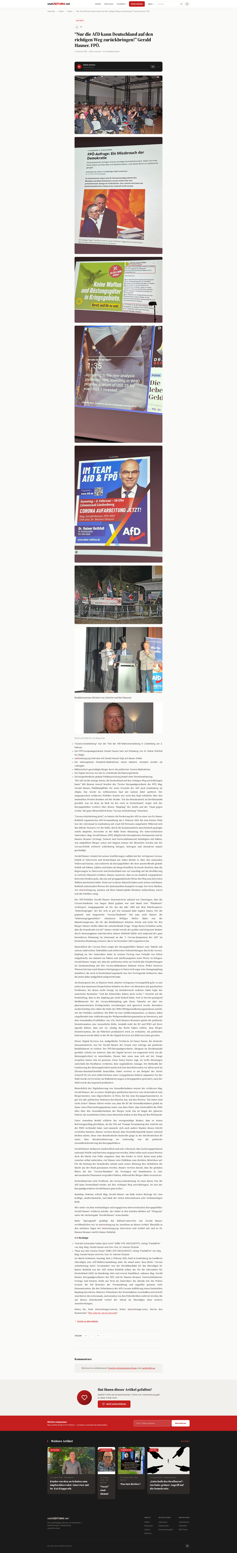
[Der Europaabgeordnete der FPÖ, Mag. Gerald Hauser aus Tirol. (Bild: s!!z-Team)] (118, 717)
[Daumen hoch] (77, 27)
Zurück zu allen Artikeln (87, 1321)
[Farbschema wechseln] (187, 3)
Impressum (163, 1522)
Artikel (98, 4)
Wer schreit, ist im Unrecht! (102, 1312)
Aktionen (148, 1533)
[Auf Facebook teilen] (97, 1335)
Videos (147, 1529)
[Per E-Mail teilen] (103, 1335)
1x (153, 67)
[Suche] (181, 4)
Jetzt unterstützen (116, 1404)
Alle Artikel (185, 1441)
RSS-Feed (183, 1529)
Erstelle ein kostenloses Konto (122, 1368)
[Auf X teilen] (91, 1335)
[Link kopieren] (109, 1335)
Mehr (150, 4)
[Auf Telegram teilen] (86, 1335)
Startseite (51, 11)
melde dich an (148, 1368)
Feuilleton (121, 4)
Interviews (108, 4)
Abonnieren (180, 1423)
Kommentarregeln (166, 1529)
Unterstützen (137, 4)
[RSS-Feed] (187, 1546)
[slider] (116, 69)
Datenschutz (164, 1526)
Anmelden (183, 1526)
